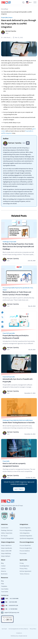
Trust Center (4, 592)
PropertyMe (4, 17)
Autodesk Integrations (26, 536)
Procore (5, 288)
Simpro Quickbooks (6, 548)
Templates (4, 586)
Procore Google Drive (26, 548)
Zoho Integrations (25, 533)
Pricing (22, 563)
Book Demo (4, 574)
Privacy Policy (23, 569)
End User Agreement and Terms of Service (18, 629)
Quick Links (23, 560)
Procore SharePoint (25, 545)
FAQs (2, 584)
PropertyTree (18, 288)
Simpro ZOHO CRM (6, 551)
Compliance (19, 633)
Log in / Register (19, 489)
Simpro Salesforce (6, 545)
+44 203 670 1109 (13, 605)
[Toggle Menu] (34, 2)
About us (3, 571)
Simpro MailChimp (6, 553)
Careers (3, 569)
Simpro (10, 17)
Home (2, 9)
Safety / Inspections (6, 533)
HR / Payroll (4, 536)
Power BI (5, 333)
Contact (3, 566)
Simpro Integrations (7, 542)
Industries (4, 524)
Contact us (4, 595)
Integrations (24, 524)
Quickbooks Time (28, 288)
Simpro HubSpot (5, 556)
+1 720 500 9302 (13, 609)
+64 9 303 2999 (13, 602)
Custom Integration (25, 528)
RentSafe (19, 420)
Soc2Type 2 (4, 629)
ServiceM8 (25, 420)
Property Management (7, 538)
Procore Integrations (25, 530)
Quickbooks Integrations (26, 538)
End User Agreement (25, 571)
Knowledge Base (24, 566)
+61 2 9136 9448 (14, 598)
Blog (6, 9)
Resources (4, 578)
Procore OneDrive (25, 551)
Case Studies (4, 589)
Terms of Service (24, 574)
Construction (4, 528)
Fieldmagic (6, 242)
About (3, 560)
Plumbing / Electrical (6, 530)
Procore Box (23, 553)
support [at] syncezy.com (11, 612)
